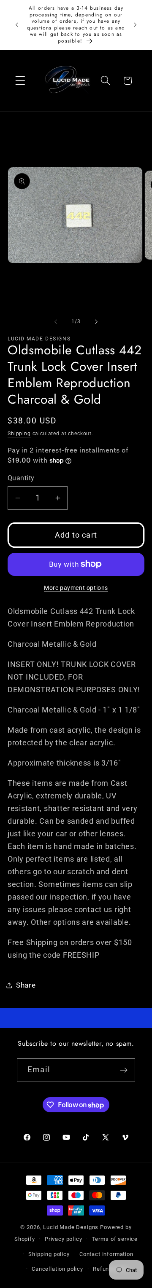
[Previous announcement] (17, 25)
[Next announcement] (135, 25)
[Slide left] (55, 321)
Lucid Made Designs (70, 1227)
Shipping (19, 433)
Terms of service (115, 1239)
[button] (20, 81)
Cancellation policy (57, 1269)
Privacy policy (63, 1239)
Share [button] (26, 985)
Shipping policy (49, 1254)
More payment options (76, 588)
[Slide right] (96, 321)
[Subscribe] (123, 1070)
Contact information (106, 1254)
